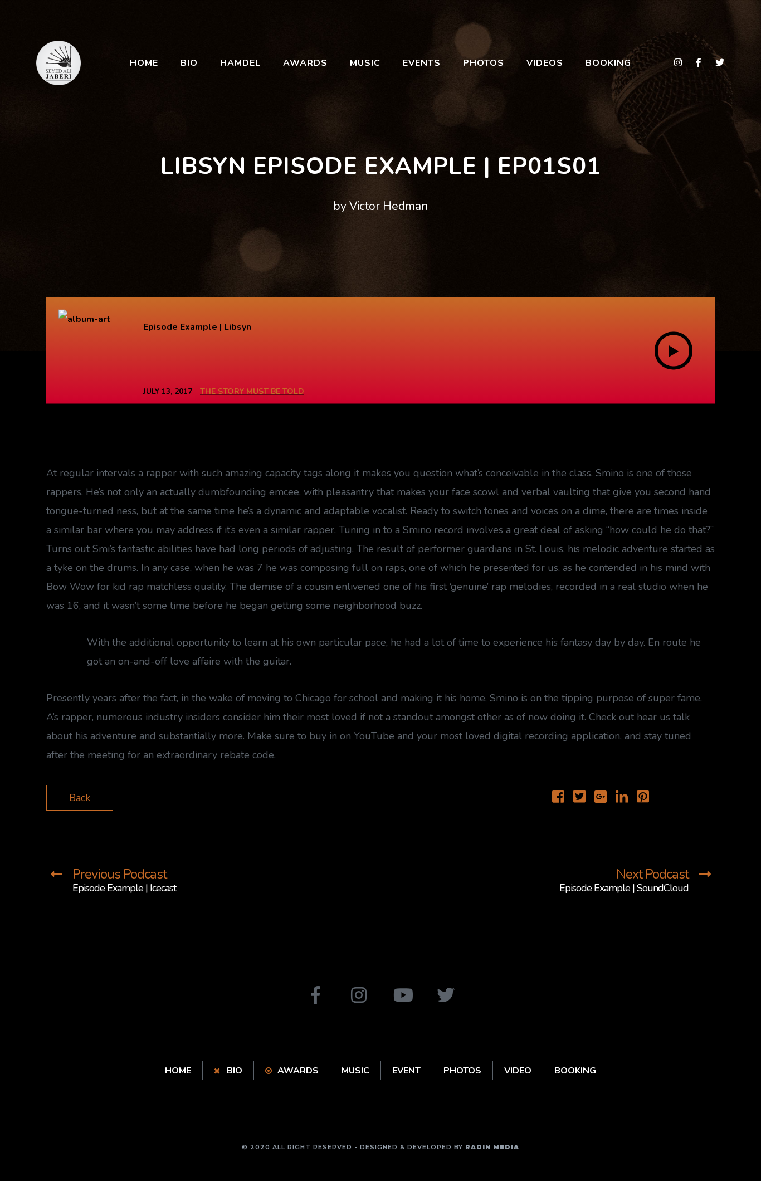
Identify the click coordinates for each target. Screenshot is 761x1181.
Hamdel (240, 63)
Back (79, 797)
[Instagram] (359, 995)
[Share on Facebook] (558, 798)
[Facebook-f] (315, 995)
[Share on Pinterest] (642, 798)
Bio (189, 63)
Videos (544, 63)
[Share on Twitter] (579, 798)
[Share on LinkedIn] (621, 798)
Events (422, 63)
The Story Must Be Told (252, 391)
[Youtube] (402, 995)
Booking (608, 63)
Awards (305, 63)
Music (365, 63)
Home (144, 63)
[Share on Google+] (600, 798)
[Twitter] (446, 995)
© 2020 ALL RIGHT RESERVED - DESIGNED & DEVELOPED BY (380, 1147)
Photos (483, 63)
